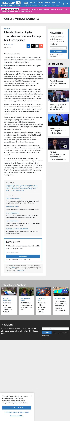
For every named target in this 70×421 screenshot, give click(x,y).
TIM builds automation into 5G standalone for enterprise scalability (57, 155)
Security (4, 12)
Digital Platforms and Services (33, 5)
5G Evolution (60, 298)
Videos (32, 2)
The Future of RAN (12, 213)
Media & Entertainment (12, 188)
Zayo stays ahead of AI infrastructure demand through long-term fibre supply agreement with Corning (22, 202)
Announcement (10, 185)
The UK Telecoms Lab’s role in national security (57, 83)
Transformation (19, 190)
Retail (7, 190)
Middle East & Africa (26, 188)
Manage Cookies (16, 415)
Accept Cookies (16, 407)
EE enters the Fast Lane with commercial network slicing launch (61, 305)
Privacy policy (27, 259)
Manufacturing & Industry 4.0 (28, 187)
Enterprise (16, 187)
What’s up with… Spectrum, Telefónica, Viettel (7, 307)
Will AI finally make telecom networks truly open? (26, 306)
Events (47, 2)
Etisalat (10, 45)
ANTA (54, 2)
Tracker (7, 29)
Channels (40, 2)
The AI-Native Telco (25, 299)
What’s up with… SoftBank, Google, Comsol (42, 307)
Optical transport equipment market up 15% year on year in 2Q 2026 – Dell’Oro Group (23, 224)
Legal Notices (20, 270)
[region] (17, 407)
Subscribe (23, 256)
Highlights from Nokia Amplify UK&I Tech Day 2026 (57, 130)
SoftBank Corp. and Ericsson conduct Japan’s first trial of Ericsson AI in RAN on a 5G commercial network (23, 216)
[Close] (31, 396)
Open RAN (47, 5)
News (26, 2)
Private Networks (57, 9)
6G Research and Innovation (40, 9)
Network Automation (22, 9)
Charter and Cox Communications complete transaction (22, 209)
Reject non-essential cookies (17, 412)
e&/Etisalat (9, 187)
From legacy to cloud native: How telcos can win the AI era (57, 107)
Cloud (17, 185)
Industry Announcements (20, 18)
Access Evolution (7, 9)
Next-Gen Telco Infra (13, 199)
